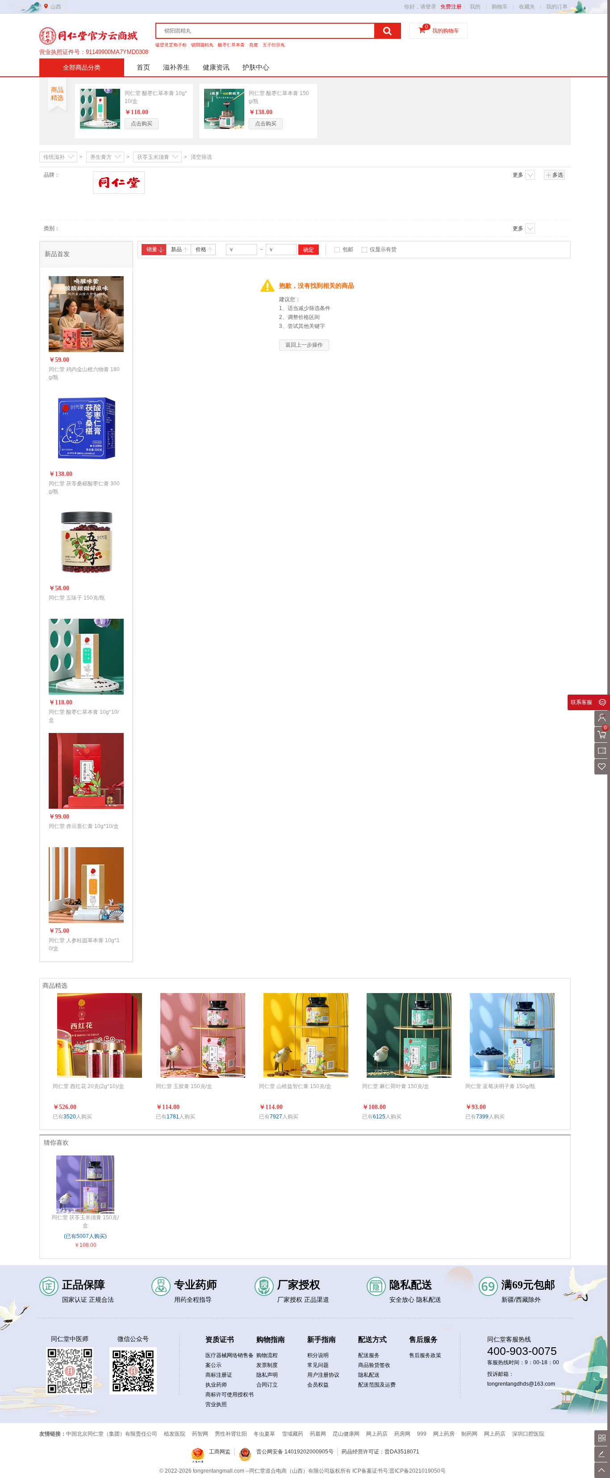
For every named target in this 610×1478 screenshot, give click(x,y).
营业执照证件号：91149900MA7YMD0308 (93, 52)
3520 (69, 1117)
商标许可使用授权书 (229, 1394)
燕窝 (253, 44)
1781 (173, 1117)
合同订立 (267, 1385)
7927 (276, 1117)
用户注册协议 (323, 1375)
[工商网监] (198, 1456)
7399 (482, 1117)
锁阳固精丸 (202, 44)
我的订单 (557, 7)
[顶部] (602, 1470)
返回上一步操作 (304, 345)
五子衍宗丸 (274, 44)
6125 (379, 1117)
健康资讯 (216, 67)
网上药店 (377, 1434)
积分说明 (318, 1355)
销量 (151, 249)
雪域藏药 (292, 1434)
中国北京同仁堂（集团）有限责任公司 (111, 1434)
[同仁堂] (119, 182)
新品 (176, 249)
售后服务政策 (425, 1355)
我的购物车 (445, 31)
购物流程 (267, 1355)
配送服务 (369, 1355)
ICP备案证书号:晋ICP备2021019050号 (399, 1471)
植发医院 (174, 1434)
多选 (557, 175)
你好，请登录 (420, 7)
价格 (201, 249)
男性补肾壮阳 (231, 1434)
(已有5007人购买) (85, 1236)
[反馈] (602, 1454)
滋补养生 (176, 67)
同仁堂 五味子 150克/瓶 (77, 598)
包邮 (348, 249)
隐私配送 (369, 1375)
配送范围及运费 (377, 1385)
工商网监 (219, 1452)
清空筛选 (201, 157)
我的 (475, 7)
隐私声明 (267, 1375)
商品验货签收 (374, 1365)
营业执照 (216, 1404)
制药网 (469, 1434)
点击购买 (141, 123)
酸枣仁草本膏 (231, 44)
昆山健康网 (346, 1434)
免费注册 (451, 7)
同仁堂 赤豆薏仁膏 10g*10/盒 (84, 826)
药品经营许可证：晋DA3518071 (380, 1452)
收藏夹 (527, 7)
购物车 (500, 7)
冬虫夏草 (264, 1434)
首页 (143, 67)
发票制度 (267, 1365)
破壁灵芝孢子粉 (171, 44)
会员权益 (318, 1385)
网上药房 (444, 1434)
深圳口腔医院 (528, 1434)
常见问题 (318, 1365)
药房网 (402, 1434)
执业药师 (216, 1385)
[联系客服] (602, 702)
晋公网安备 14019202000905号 (295, 1452)
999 (421, 1434)
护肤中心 (255, 67)
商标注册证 (218, 1375)
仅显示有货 (383, 249)
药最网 (318, 1434)
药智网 (200, 1434)
